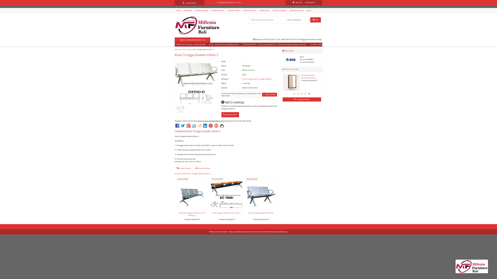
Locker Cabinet (279, 10)
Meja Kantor (249, 10)
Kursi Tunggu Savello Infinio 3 (196, 55)
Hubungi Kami (231, 115)
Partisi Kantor (297, 10)
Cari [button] (316, 20)
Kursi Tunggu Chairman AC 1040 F (226, 213)
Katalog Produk (303, 99)
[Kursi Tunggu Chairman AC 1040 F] (226, 194)
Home (178, 10)
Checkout (311, 2)
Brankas (188, 10)
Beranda (178, 49)
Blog (308, 10)
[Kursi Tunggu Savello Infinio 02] (261, 194)
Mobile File (265, 10)
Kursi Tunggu (187, 49)
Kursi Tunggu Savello (262, 79)
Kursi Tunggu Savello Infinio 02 (261, 213)
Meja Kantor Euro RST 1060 (227, 2)
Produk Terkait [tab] (185, 168)
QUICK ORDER (270, 94)
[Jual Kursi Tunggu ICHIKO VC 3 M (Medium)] (192, 194)
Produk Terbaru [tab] (203, 168)
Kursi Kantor (217, 10)
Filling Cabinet (202, 10)
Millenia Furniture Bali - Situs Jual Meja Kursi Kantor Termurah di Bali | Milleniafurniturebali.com (248, 232)
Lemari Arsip (234, 10)
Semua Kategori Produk (191, 40)
